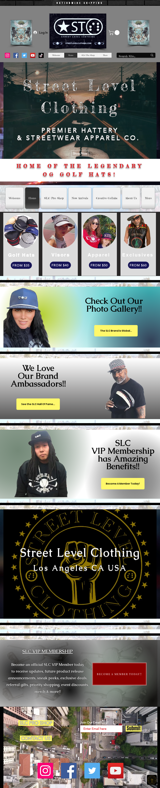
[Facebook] (15, 55)
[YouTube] (32, 55)
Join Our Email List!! (94, 722)
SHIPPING (93, 3)
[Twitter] (24, 55)
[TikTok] (41, 55)
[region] (92, 309)
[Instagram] (7, 55)
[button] (115, 32)
